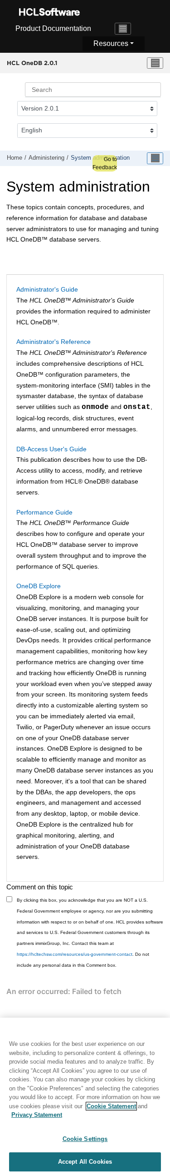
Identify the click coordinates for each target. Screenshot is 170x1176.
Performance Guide (44, 512)
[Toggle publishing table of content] (155, 158)
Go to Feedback (104, 163)
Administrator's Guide (47, 289)
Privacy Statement (36, 1114)
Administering (46, 158)
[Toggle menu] (155, 63)
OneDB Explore (38, 586)
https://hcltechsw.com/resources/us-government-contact (74, 954)
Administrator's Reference (53, 341)
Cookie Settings (85, 1139)
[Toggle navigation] (123, 29)
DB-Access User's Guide (51, 449)
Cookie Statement (111, 1106)
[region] (85, 1097)
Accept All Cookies (85, 1161)
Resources (110, 43)
